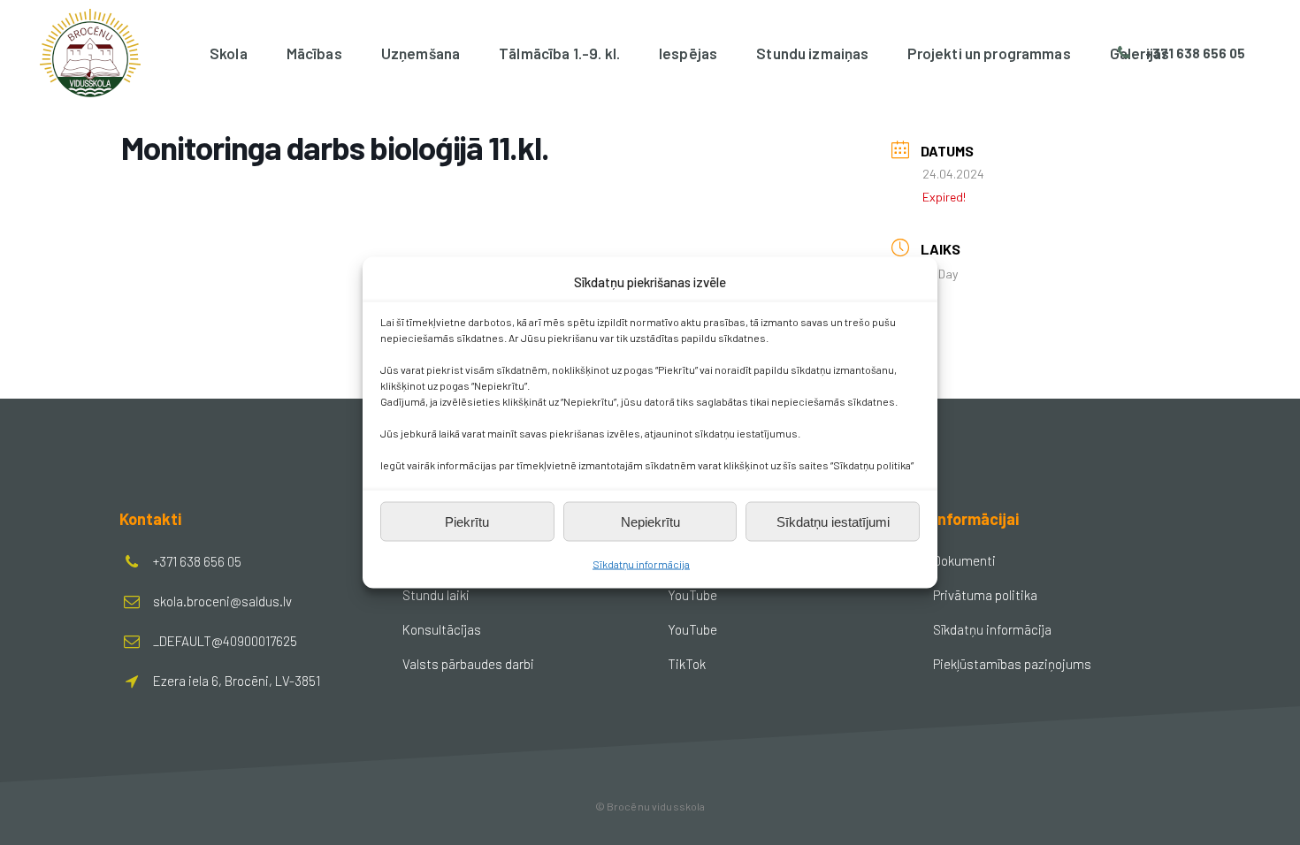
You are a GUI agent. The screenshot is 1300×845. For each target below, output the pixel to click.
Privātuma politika (985, 595)
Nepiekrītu (650, 521)
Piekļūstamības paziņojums (1012, 664)
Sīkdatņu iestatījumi (833, 521)
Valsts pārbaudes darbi (468, 664)
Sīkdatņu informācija (641, 564)
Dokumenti (964, 560)
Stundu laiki (436, 595)
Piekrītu (467, 521)
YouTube (692, 595)
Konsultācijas (441, 629)
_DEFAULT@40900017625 (225, 641)
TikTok (687, 664)
